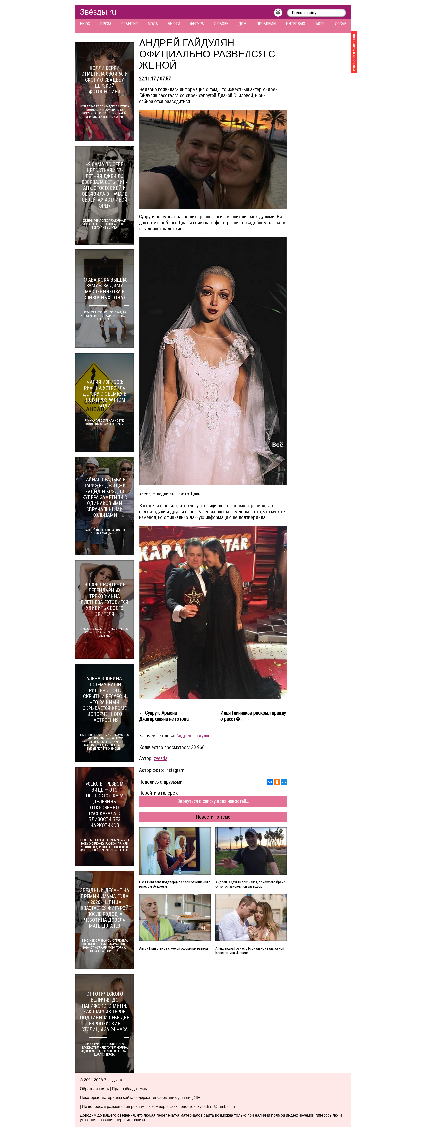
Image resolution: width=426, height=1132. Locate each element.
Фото (320, 23)
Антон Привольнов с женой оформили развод (173, 948)
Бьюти (174, 23)
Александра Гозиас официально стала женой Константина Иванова (249, 950)
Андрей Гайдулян (193, 736)
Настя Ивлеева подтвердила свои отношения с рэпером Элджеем (174, 884)
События (129, 23)
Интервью (295, 23)
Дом (242, 23)
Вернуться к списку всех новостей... (213, 801)
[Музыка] (280, 13)
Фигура (197, 23)
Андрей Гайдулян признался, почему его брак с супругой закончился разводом (250, 884)
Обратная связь (94, 1089)
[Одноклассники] (277, 782)
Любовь (221, 23)
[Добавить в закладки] (354, 52)
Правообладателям (130, 1089)
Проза (105, 23)
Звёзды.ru (98, 11)
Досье (340, 23)
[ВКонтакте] (270, 782)
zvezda (160, 758)
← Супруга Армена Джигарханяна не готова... (165, 716)
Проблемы (266, 23)
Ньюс (85, 23)
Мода (153, 23)
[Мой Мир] (284, 782)
